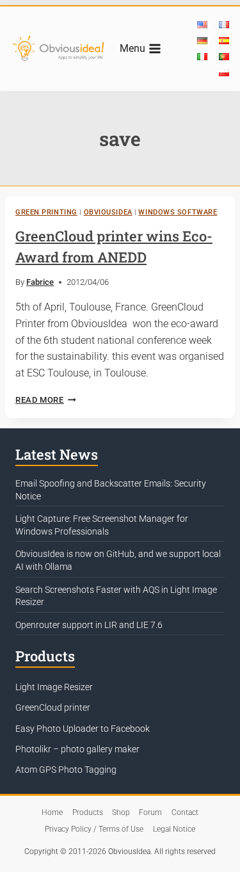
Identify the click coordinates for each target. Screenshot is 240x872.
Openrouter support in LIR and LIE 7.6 (89, 625)
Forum (150, 812)
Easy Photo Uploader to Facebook (82, 728)
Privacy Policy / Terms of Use (94, 829)
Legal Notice (174, 829)
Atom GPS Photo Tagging (65, 769)
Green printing (46, 212)
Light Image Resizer (54, 687)
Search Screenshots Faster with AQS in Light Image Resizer (116, 596)
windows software (177, 212)
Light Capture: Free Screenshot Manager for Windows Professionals (101, 525)
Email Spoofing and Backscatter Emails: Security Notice (110, 489)
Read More (45, 400)
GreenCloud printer (52, 707)
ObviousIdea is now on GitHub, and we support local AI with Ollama (118, 560)
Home (52, 812)
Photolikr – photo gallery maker (77, 749)
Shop (121, 812)
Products (87, 812)
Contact (185, 812)
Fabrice (40, 282)
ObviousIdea (108, 212)
